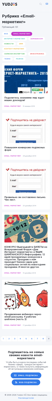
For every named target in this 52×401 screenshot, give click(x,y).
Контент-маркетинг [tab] (14, 49)
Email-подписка (28, 375)
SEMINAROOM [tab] (37, 39)
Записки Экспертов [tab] (14, 54)
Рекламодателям (26, 398)
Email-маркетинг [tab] (21, 34)
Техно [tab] (7, 59)
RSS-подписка (28, 382)
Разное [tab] (19, 59)
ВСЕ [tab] (6, 34)
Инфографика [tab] (37, 54)
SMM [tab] (21, 44)
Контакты (47, 4)
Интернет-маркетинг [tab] (14, 39)
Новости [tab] (9, 44)
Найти (36, 4)
